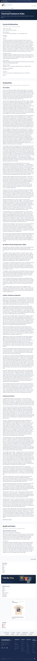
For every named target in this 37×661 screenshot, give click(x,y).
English (34, 642)
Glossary (30, 634)
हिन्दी (4, 626)
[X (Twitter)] (4, 648)
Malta (9, 8)
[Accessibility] (34, 658)
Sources (28, 651)
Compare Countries (5, 592)
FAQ (27, 641)
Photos (3, 568)
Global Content (25, 632)
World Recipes (4, 596)
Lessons (7, 634)
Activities (3, 587)
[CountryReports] (6, 4)
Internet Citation (24, 634)
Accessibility (23, 650)
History (3, 569)
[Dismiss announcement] (35, 1)
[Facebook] (2, 648)
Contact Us (23, 643)
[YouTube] (7, 648)
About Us (22, 641)
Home (2, 8)
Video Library (4, 595)
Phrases (3, 572)
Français (5, 627)
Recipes (3, 567)
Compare (13, 632)
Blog (3, 591)
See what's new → (6, 1)
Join (15, 641)
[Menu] (35, 6)
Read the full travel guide (7, 519)
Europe (5, 8)
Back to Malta (33, 559)
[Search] (32, 6)
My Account (16, 646)
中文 (4, 625)
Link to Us (28, 653)
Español (34, 644)
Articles (18, 632)
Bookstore (3, 590)
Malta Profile (4, 564)
